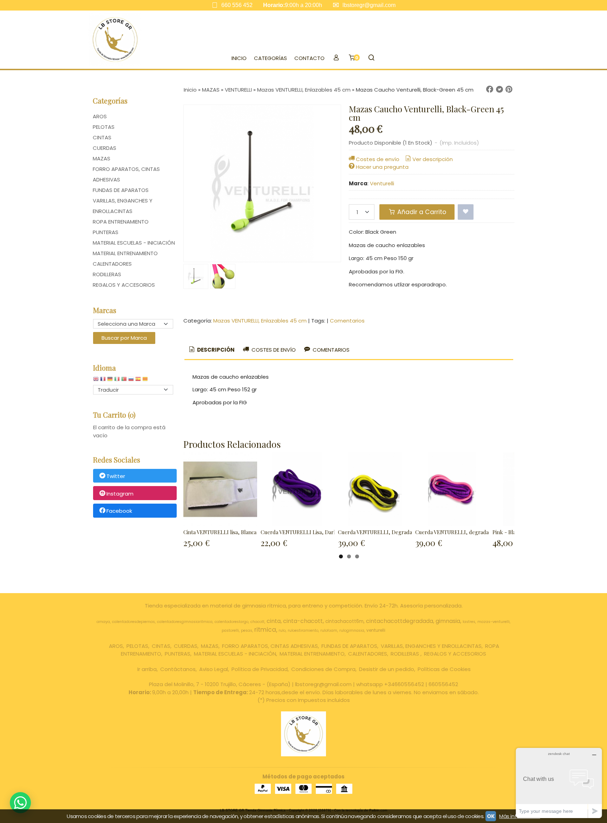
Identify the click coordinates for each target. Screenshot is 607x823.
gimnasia (448, 621)
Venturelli (382, 183)
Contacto (309, 58)
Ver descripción (432, 159)
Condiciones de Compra (323, 669)
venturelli (375, 630)
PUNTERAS (105, 232)
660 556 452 (237, 5)
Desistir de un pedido (386, 669)
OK (491, 816)
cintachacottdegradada (399, 621)
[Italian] (117, 380)
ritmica (265, 629)
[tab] (211, 350)
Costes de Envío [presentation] (273, 349)
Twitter (115, 476)
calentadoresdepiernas (133, 621)
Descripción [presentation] (215, 349)
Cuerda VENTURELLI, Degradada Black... (386, 532)
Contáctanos (178, 669)
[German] (110, 380)
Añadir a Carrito (421, 212)
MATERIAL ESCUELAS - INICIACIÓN (134, 242)
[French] (103, 380)
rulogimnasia (351, 630)
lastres (469, 621)
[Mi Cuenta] (336, 58)
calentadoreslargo (231, 621)
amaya (103, 621)
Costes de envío (377, 159)
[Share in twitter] (499, 89)
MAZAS (101, 158)
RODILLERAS (107, 274)
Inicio (239, 58)
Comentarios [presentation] (330, 349)
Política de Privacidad (259, 669)
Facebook (119, 511)
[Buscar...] (371, 58)
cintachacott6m (344, 621)
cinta (274, 621)
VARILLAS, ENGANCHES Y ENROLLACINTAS (122, 206)
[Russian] (131, 380)
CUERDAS (104, 148)
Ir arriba (147, 669)
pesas (246, 630)
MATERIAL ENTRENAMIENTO (125, 253)
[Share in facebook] (490, 89)
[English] (96, 380)
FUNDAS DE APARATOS (121, 190)
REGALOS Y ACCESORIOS (124, 284)
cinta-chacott (303, 621)
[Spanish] (138, 380)
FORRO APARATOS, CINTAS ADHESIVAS (126, 174)
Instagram (119, 493)
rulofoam (328, 630)
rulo (282, 630)
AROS (100, 116)
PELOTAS (104, 127)
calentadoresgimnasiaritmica (185, 621)
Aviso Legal (213, 669)
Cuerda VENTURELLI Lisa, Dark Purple (308, 532)
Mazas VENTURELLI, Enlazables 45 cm (260, 320)
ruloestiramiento (303, 630)
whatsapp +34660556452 (390, 684)
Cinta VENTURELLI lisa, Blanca (219, 532)
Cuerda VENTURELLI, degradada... (456, 532)
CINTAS (102, 137)
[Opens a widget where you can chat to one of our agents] (559, 783)
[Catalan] (145, 380)
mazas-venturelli (493, 621)
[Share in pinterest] (509, 89)
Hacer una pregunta (382, 167)
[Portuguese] (124, 380)
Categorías (270, 58)
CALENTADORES (112, 263)
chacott (257, 621)
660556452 (443, 684)
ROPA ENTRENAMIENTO (121, 221)
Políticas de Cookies (444, 669)
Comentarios (347, 320)
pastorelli (230, 630)
